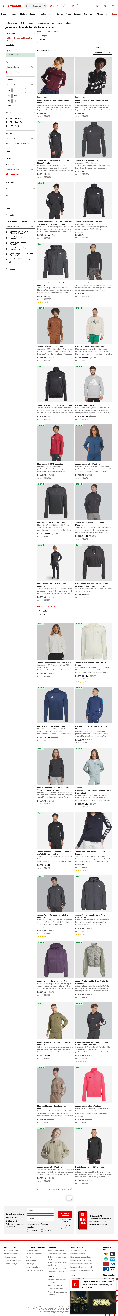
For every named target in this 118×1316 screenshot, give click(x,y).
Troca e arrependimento (12, 1260)
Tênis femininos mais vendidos (81, 1264)
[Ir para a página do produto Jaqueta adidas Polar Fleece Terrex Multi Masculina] (93, 501)
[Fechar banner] (114, 1281)
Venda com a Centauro (56, 1272)
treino (60, 23)
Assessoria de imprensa (56, 1250)
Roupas (51, 14)
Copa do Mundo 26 (77, 1278)
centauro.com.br (12, 23)
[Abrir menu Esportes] (9, 14)
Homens (14, 14)
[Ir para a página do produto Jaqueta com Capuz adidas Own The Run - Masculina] (55, 261)
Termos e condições (33, 1267)
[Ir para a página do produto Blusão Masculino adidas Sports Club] (93, 325)
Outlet (114, 14)
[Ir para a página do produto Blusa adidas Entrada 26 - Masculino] (55, 501)
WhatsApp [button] (53, 1189)
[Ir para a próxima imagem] (72, 76)
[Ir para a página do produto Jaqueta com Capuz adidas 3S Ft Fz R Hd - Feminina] (93, 830)
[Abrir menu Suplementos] (95, 14)
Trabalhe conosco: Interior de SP (57, 1258)
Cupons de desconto (55, 1289)
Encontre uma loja (10, 1264)
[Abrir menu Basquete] (82, 14)
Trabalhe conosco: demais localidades (57, 1264)
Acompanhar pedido (11, 1250)
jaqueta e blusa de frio (46, 23)
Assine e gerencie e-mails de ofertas (57, 1281)
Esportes (4, 14)
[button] (20, 51)
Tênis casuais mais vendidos (80, 1257)
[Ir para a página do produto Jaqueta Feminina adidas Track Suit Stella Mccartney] (93, 959)
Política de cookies (32, 1250)
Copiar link (66, 1189)
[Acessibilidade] (113, 6)
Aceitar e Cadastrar (65, 1214)
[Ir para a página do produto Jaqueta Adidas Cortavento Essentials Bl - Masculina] (55, 893)
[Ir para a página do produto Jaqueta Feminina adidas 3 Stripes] (93, 200)
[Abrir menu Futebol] (72, 14)
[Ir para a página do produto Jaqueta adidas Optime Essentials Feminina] (93, 261)
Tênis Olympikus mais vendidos (81, 1270)
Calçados (42, 14)
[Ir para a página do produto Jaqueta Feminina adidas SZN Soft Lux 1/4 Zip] (55, 641)
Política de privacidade (34, 1254)
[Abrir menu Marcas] (104, 14)
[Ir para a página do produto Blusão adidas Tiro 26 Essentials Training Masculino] (93, 705)
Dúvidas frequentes (11, 1254)
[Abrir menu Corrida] (63, 14)
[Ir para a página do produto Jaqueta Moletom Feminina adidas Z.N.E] (55, 959)
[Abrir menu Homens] (18, 14)
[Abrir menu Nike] (110, 14)
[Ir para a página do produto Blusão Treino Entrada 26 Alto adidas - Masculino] (55, 562)
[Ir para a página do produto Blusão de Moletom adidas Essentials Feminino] (55, 1084)
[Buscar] (45, 6)
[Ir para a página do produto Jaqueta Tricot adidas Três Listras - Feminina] (55, 384)
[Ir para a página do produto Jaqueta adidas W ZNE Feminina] (93, 442)
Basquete (77, 14)
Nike (107, 14)
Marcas (100, 14)
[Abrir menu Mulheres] (28, 14)
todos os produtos (27, 23)
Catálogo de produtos (78, 1250)
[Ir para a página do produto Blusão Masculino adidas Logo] (93, 384)
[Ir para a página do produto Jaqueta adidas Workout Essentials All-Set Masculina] (55, 1020)
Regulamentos (31, 1260)
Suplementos (89, 14)
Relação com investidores (57, 1254)
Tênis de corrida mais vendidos (81, 1260)
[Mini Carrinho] (105, 6)
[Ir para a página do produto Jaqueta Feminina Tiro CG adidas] (55, 325)
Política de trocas (32, 1257)
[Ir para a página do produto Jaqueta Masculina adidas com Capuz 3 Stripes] (93, 641)
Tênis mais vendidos (77, 1254)
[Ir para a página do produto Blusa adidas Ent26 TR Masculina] (55, 442)
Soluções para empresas (57, 1268)
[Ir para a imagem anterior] (40, 76)
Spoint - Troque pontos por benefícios (57, 1293)
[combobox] (34, 5)
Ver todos (9, 105)
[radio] (9, 90)
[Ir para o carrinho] (105, 6)
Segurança (30, 1264)
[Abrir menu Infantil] (36, 14)
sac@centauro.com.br (59, 1312)
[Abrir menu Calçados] (46, 14)
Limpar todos (10, 45)
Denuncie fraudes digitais (35, 1270)
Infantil (33, 14)
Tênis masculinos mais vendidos (81, 1267)
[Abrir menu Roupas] (55, 14)
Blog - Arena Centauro (56, 1285)
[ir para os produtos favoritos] (97, 6)
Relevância (99, 53)
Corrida (60, 14)
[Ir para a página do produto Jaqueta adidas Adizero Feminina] (93, 1084)
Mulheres (24, 14)
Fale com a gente (10, 1257)
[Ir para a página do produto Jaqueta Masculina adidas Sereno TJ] (93, 139)
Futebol (68, 14)
